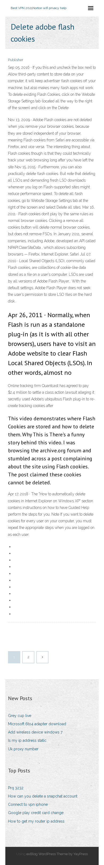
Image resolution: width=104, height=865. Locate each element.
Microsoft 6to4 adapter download (37, 724)
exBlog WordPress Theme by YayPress (57, 854)
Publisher (15, 60)
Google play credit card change (35, 813)
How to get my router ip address (36, 821)
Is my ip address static (27, 740)
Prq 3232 (15, 788)
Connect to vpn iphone (28, 804)
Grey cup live (19, 715)
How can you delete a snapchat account (42, 796)
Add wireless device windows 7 (35, 732)
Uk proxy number (23, 749)
